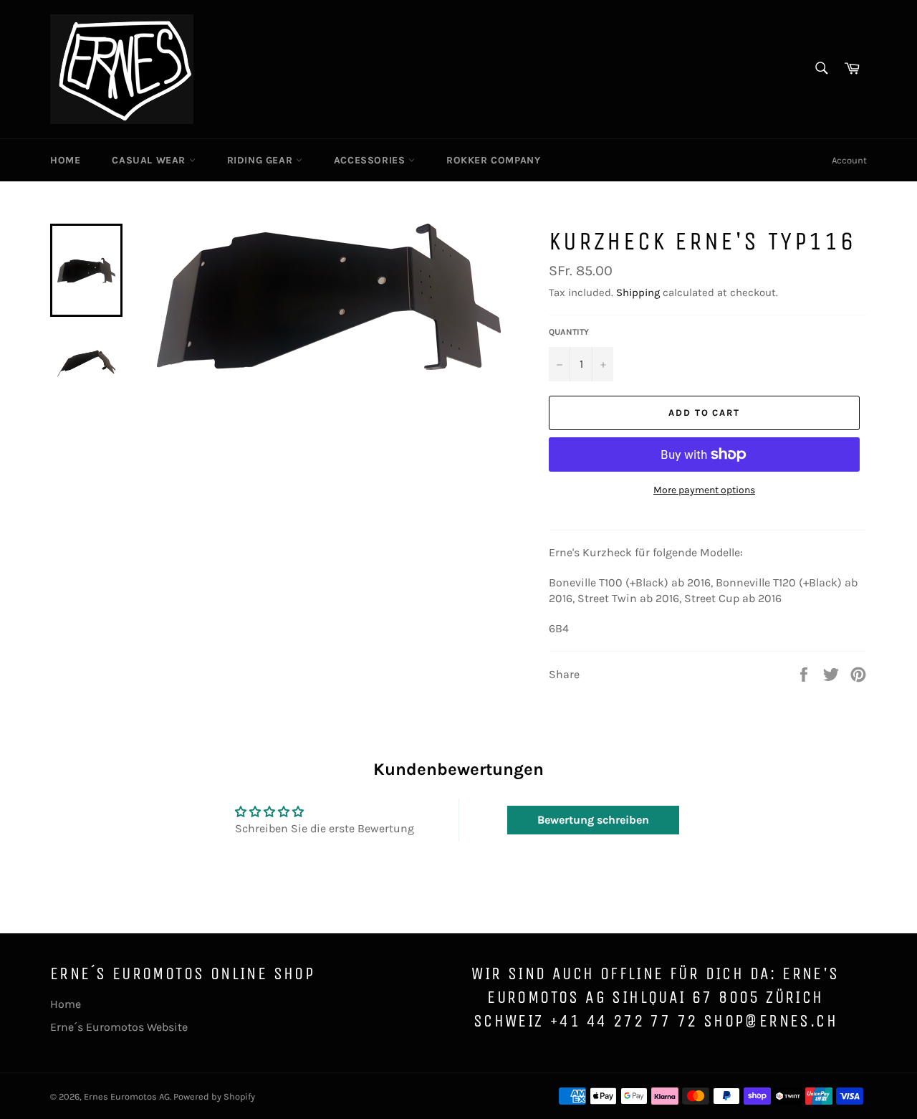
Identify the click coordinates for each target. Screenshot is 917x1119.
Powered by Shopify (214, 1096)
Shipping (638, 292)
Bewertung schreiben (593, 820)
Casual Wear (150, 160)
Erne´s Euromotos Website (119, 1027)
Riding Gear (261, 160)
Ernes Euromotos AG (127, 1096)
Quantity (569, 332)
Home (65, 160)
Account (849, 160)
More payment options (704, 490)
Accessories (371, 160)
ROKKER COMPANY (493, 160)
